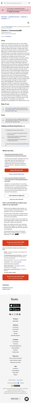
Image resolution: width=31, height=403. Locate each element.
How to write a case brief (15, 358)
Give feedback (15, 370)
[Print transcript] (28, 22)
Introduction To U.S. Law (7, 287)
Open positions (15, 348)
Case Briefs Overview (13, 16)
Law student (15, 329)
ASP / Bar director (15, 335)
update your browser (14, 11)
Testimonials (15, 352)
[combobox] (16, 3)
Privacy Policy (20, 380)
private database (8, 26)
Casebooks (24, 16)
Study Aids (4, 16)
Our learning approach (15, 345)
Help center (15, 372)
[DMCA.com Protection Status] (15, 386)
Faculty (15, 333)
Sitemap (22, 382)
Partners (15, 350)
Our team (15, 343)
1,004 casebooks (17, 261)
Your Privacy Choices (11, 382)
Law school (15, 327)
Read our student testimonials (16, 174)
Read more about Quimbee (16, 199)
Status (15, 374)
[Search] (5, 3)
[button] (17, 170)
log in (16, 110)
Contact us (15, 368)
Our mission (15, 341)
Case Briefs (4, 18)
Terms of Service (11, 380)
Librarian (15, 331)
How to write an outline (15, 360)
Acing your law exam (15, 362)
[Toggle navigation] (29, 2)
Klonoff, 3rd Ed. (6, 289)
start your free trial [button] (9, 110)
